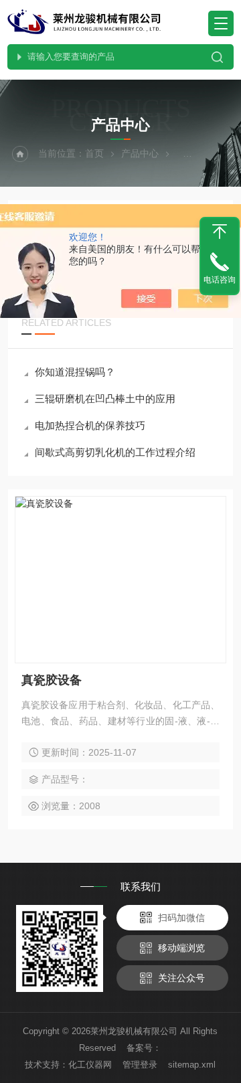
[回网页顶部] (219, 231)
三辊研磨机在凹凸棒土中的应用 (105, 398)
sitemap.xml (192, 1065)
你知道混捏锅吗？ (75, 372)
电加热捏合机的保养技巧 (90, 425)
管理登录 (140, 1065)
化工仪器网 (90, 1065)
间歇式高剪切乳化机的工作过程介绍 (115, 452)
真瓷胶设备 (51, 680)
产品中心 (140, 153)
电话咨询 (220, 279)
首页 (94, 153)
